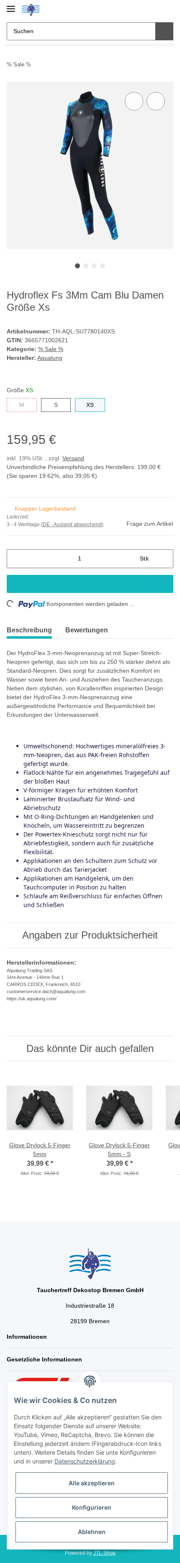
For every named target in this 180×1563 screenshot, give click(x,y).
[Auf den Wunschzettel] (156, 101)
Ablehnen (91, 1531)
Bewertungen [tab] (86, 630)
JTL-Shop (104, 1553)
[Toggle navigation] (11, 5)
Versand (73, 458)
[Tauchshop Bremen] (31, 9)
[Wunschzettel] (153, 9)
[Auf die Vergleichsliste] (134, 101)
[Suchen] (164, 31)
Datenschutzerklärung (84, 1461)
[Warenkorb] (166, 9)
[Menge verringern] (16, 559)
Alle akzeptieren (92, 1483)
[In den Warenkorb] (90, 584)
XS (90, 404)
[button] (140, 9)
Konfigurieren (91, 1507)
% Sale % (50, 349)
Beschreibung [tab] (29, 630)
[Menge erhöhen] (164, 559)
